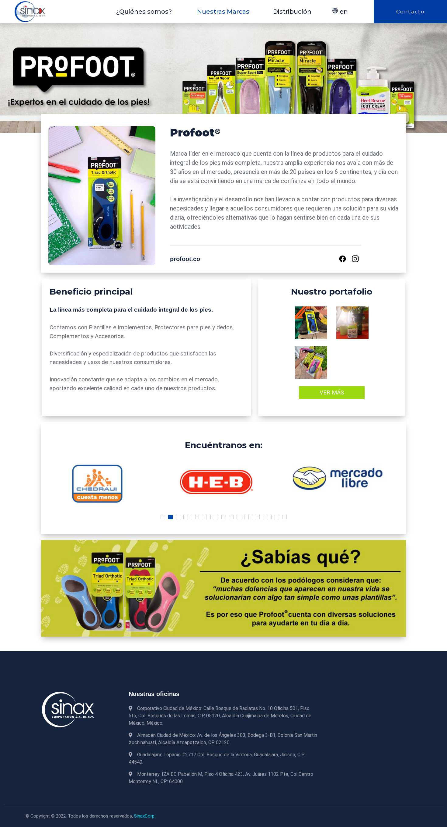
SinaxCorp (144, 816)
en (343, 11)
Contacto (410, 11)
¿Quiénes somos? (144, 11)
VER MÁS (332, 392)
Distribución (292, 11)
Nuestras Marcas (223, 11)
